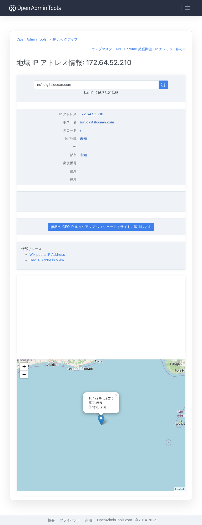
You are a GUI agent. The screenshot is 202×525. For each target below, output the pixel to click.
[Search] (163, 85)
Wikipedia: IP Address (47, 254)
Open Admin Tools (32, 39)
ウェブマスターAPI (106, 49)
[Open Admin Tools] (35, 8)
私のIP (180, 49)
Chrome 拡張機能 (138, 49)
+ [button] (24, 366)
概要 (51, 520)
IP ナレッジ (164, 49)
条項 (88, 520)
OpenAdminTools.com (114, 520)
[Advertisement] (101, 201)
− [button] (24, 374)
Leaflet (179, 489)
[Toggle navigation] (187, 8)
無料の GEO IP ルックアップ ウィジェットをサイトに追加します (101, 226)
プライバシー (70, 520)
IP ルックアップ (65, 39)
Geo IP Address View (46, 260)
